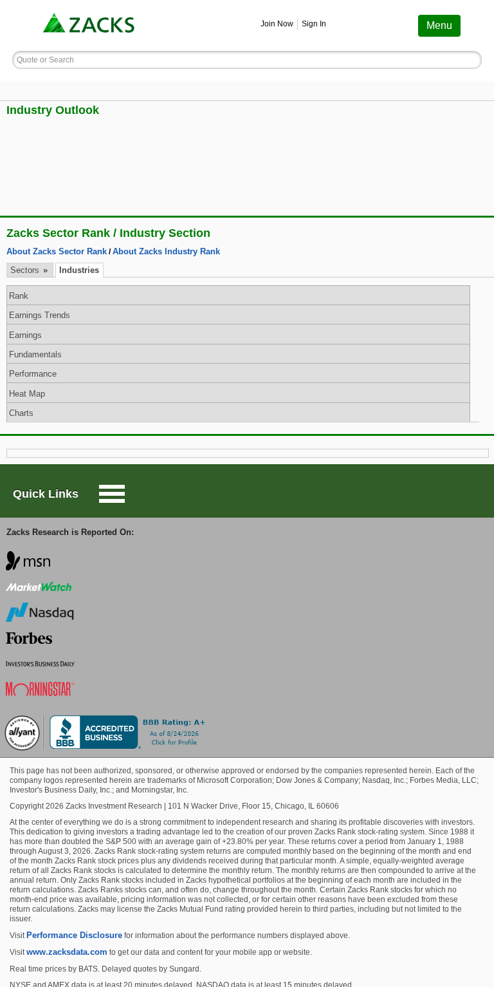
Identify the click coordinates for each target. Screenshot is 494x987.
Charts (21, 413)
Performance (33, 374)
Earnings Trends (39, 315)
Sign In (314, 23)
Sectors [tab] (26, 270)
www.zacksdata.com (66, 952)
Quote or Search (45, 59)
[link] (90, 25)
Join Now (277, 23)
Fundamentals (35, 354)
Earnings (25, 335)
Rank (18, 296)
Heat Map (27, 394)
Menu (439, 25)
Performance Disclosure (74, 935)
